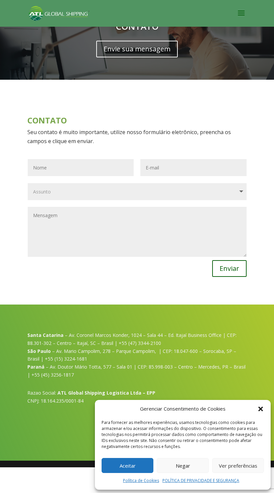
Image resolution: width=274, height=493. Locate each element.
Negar (183, 465)
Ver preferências (238, 465)
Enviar (229, 268)
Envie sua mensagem (137, 48)
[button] (260, 409)
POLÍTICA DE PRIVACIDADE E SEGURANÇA (200, 480)
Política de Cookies (141, 480)
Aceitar (128, 465)
